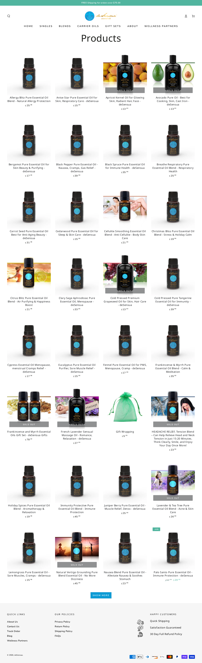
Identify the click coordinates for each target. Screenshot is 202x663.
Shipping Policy (63, 631)
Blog (9, 635)
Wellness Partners (17, 640)
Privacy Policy (62, 621)
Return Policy (62, 626)
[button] (8, 16)
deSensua (18, 655)
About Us (12, 621)
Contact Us (13, 626)
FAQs (58, 635)
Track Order (13, 631)
